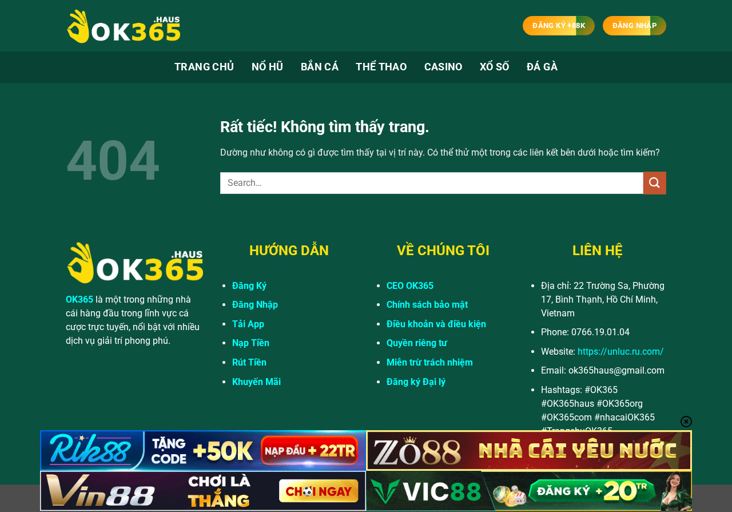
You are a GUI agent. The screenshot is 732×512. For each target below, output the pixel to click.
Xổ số (495, 67)
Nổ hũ (268, 67)
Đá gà (542, 67)
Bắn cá (320, 67)
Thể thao (381, 67)
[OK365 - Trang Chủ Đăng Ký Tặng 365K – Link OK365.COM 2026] (123, 26)
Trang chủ (204, 67)
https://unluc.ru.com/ (621, 351)
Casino (443, 67)
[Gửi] (654, 183)
